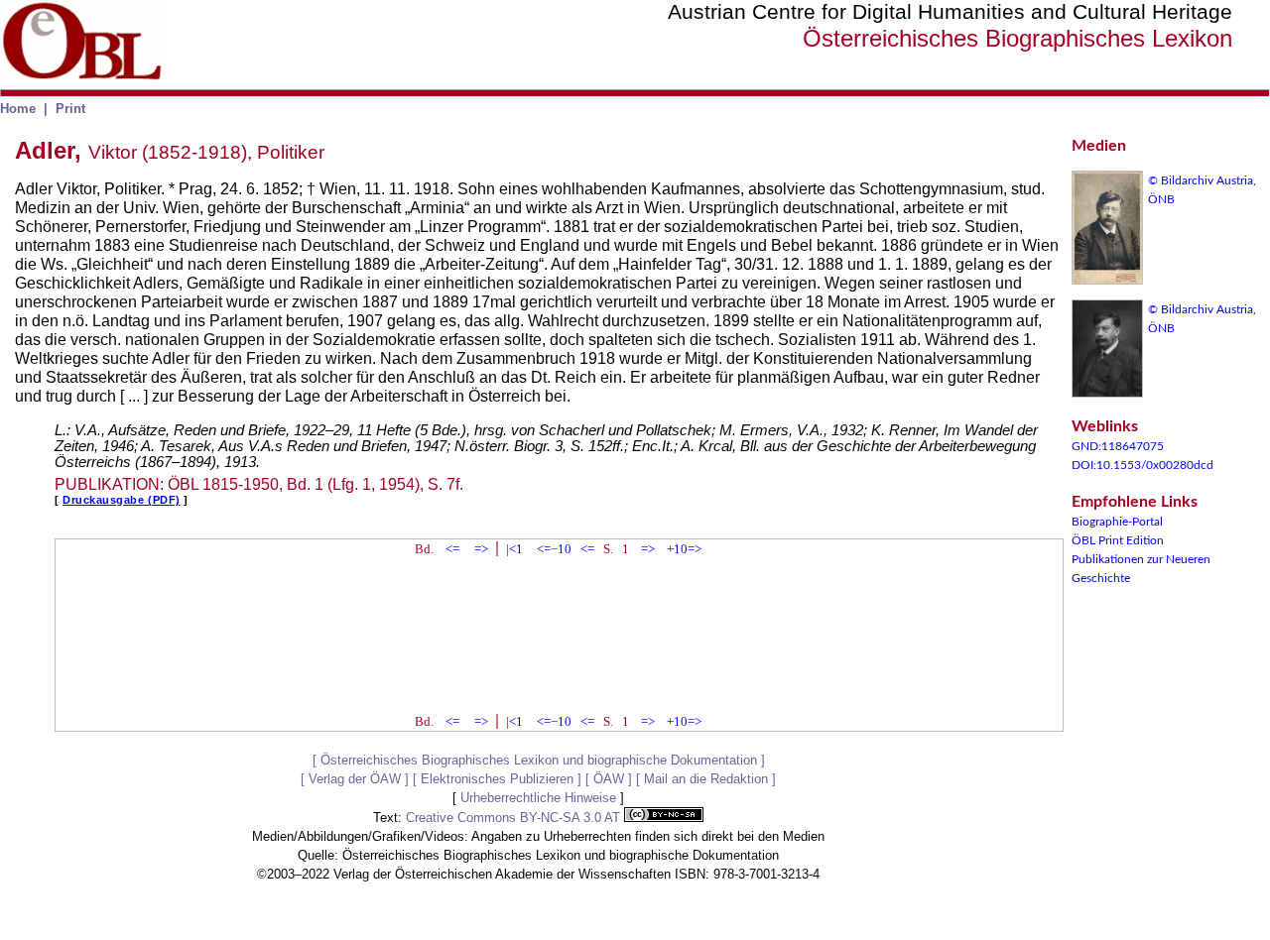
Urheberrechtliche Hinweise (538, 797)
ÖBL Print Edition (1118, 540)
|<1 (514, 548)
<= (452, 548)
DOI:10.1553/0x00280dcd (1142, 465)
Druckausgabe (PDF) (122, 500)
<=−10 (554, 548)
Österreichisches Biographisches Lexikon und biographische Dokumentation (538, 760)
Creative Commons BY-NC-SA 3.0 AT (515, 817)
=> (481, 548)
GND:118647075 (1118, 446)
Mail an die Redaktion (706, 778)
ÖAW (608, 778)
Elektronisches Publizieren (497, 778)
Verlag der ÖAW (355, 778)
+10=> (684, 548)
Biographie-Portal (1117, 522)
